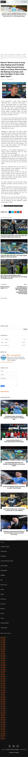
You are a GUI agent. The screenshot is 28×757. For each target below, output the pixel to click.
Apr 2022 (3, 721)
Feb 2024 (3, 682)
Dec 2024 (3, 664)
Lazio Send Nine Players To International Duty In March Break (14, 440)
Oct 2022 (3, 710)
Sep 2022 (3, 712)
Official (2, 594)
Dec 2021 (3, 728)
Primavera (3, 604)
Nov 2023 (3, 687)
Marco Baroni (12, 54)
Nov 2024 (3, 665)
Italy (1, 580)
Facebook (14, 339)
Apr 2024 (3, 678)
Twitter (14, 342)
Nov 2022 (3, 708)
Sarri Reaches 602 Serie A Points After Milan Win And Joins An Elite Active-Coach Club (14, 236)
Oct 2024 (3, 667)
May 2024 (3, 676)
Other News (19, 54)
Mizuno (2, 589)
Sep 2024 (3, 669)
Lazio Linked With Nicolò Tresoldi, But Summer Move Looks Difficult (14, 509)
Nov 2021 (3, 730)
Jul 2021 (3, 737)
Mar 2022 (3, 722)
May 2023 (3, 698)
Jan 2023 (3, 705)
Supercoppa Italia (5, 623)
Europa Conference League (7, 561)
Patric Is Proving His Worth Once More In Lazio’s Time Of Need (14, 487)
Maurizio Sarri (4, 584)
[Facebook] (22, 2)
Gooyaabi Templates (14, 752)
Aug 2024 (3, 671)
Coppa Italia (3, 556)
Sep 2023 (3, 690)
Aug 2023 (3, 692)
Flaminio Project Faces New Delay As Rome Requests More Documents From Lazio (14, 533)
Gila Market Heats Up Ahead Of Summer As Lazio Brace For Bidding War (14, 418)
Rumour (2, 613)
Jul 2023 (3, 694)
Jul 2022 (3, 715)
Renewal (3, 608)
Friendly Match (4, 570)
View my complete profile (7, 362)
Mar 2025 (3, 658)
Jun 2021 (3, 738)
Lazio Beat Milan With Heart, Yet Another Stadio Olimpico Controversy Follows (14, 256)
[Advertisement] (14, 34)
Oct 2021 (3, 731)
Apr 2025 (3, 657)
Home (2, 54)
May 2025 (3, 655)
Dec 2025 (3, 642)
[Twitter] (24, 2)
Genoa (5, 54)
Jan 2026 (3, 641)
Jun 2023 (3, 696)
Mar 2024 (3, 680)
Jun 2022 (3, 717)
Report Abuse (5, 391)
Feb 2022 (3, 724)
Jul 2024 (3, 673)
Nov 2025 (3, 644)
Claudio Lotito (4, 551)
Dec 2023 (3, 685)
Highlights (3, 575)
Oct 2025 (3, 646)
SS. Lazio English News (15, 355)
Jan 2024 (3, 683)
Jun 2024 (3, 674)
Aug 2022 (3, 714)
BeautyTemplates (14, 749)
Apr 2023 (3, 699)
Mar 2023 (3, 701)
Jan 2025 (3, 662)
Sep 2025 (3, 648)
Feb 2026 (3, 639)
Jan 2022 (3, 726)
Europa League (4, 565)
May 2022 (3, 719)
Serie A (24, 54)
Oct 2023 (3, 689)
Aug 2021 (3, 735)
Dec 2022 (3, 706)
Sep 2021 (3, 733)
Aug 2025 (3, 649)
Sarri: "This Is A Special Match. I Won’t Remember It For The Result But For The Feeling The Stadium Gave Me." (14, 277)
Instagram (14, 345)
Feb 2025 (3, 660)
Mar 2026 (3, 637)
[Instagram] (26, 2)
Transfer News (4, 627)
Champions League (5, 546)
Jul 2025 (3, 651)
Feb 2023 (3, 703)
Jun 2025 (3, 653)
